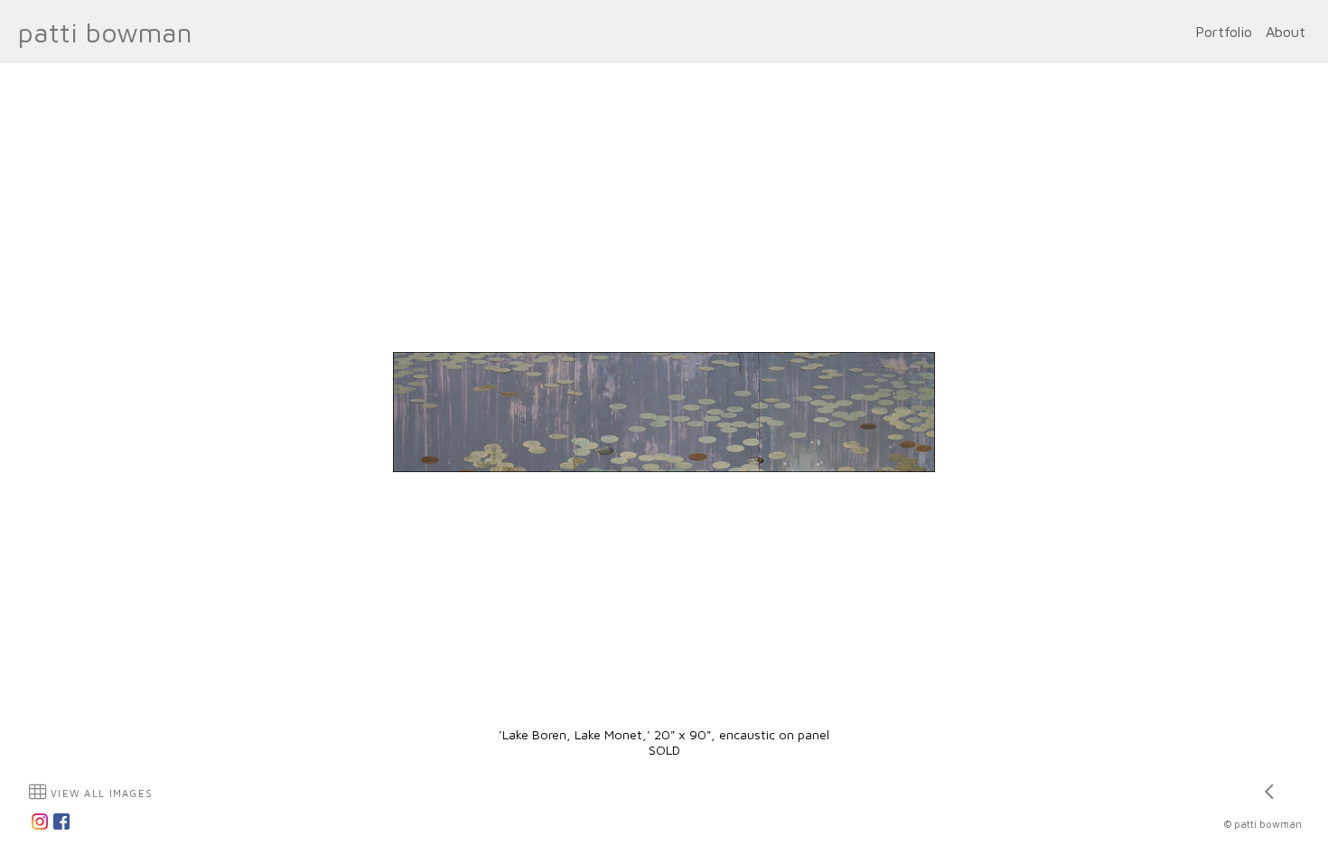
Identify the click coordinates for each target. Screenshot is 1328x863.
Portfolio (1223, 31)
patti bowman (105, 32)
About (1285, 31)
